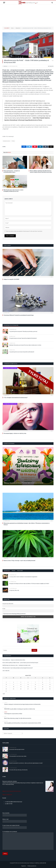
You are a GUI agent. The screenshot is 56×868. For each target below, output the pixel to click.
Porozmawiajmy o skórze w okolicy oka (15, 433)
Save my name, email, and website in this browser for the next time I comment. (24, 231)
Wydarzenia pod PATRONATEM (11, 325)
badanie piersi (6, 141)
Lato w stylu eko (6, 670)
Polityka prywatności (31, 865)
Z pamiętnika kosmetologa (10, 368)
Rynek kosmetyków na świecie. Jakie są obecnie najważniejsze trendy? (26, 763)
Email (4, 608)
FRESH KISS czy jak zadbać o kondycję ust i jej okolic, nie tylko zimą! (19, 709)
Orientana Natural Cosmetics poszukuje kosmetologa (19, 315)
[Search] (52, 2)
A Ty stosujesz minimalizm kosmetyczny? (16, 397)
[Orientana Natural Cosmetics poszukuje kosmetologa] (28, 298)
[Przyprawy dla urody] (5, 590)
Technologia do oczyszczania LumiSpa (13, 713)
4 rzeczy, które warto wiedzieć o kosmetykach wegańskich (23, 576)
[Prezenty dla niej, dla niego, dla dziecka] (5, 769)
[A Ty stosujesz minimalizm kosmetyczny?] (28, 380)
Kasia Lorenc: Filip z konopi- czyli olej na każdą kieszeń (19, 560)
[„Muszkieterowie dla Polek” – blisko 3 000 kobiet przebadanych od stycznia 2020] (28, 45)
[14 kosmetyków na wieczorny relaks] (5, 756)
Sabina (5, 711)
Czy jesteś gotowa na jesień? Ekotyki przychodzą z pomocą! (23, 331)
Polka (13, 141)
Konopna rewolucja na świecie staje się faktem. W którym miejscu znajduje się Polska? (29, 583)
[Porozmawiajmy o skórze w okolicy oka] (28, 416)
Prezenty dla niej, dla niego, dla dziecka (18, 769)
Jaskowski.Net (43, 862)
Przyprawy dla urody (14, 590)
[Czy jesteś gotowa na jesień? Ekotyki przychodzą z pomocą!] (5, 331)
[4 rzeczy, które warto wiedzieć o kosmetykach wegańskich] (5, 576)
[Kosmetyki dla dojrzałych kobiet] (5, 749)
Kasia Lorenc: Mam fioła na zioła (12, 489)
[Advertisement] (28, 15)
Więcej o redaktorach (7, 794)
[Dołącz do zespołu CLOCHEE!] (28, 262)
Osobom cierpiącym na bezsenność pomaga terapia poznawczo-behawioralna (22, 704)
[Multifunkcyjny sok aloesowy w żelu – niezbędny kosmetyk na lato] (14, 181)
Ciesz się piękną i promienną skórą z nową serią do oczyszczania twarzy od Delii (22, 723)
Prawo (13, 570)
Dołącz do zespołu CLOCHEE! (11, 279)
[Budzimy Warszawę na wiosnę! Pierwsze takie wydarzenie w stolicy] (5, 344)
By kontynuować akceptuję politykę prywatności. (15, 613)
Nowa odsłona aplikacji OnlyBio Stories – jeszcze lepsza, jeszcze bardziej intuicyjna (41, 171)
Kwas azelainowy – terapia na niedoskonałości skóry (12, 171)
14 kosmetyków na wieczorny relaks (17, 756)
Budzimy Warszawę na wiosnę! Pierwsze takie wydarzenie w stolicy (25, 345)
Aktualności (51, 66)
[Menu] (4, 2)
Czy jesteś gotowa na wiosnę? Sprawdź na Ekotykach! (21, 351)
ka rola (5, 66)
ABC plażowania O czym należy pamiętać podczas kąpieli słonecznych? (18, 667)
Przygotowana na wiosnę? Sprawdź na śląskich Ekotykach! (23, 338)
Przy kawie (20, 570)
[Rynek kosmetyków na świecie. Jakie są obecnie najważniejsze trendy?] (5, 762)
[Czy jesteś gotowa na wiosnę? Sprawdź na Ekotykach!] (5, 351)
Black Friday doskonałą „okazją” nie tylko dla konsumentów (17, 718)
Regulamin (23, 865)
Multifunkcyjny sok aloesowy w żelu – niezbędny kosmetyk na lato (14, 190)
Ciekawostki (7, 570)
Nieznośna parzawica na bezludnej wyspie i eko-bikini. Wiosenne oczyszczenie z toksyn (27, 523)
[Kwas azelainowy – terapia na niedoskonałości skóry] (14, 162)
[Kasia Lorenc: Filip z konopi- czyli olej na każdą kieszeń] (28, 543)
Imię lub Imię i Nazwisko (8, 603)
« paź (4, 693)
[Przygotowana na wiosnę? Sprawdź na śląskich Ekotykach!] (5, 338)
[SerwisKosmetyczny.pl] (28, 2)
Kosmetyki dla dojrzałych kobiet (16, 749)
